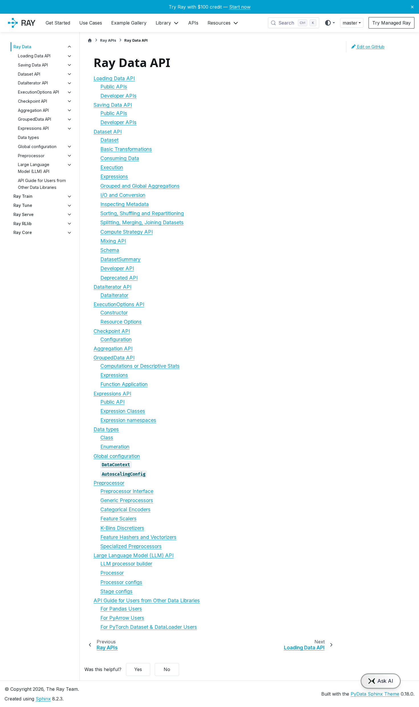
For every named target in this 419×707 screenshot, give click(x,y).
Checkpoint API (32, 101)
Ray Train (22, 196)
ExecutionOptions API (38, 92)
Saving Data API (33, 64)
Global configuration (37, 146)
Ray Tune (22, 205)
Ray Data (22, 47)
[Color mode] (329, 23)
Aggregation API (33, 110)
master (350, 23)
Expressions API (33, 128)
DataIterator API (33, 83)
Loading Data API (34, 56)
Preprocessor (31, 155)
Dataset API (29, 74)
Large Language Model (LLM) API (33, 168)
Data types (28, 137)
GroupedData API (34, 119)
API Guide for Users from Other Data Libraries (42, 184)
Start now (240, 7)
